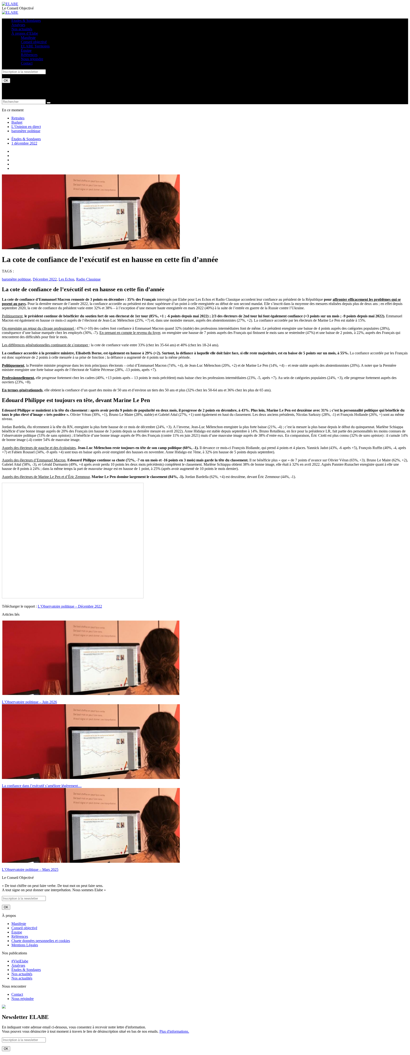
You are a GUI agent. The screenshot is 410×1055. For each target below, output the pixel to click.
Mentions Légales (24, 945)
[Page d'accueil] (10, 4)
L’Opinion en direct (26, 127)
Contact (27, 63)
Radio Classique (88, 279)
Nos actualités (21, 29)
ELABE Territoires (35, 46)
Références (29, 55)
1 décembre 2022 (24, 143)
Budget (16, 122)
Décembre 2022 (45, 279)
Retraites (17, 118)
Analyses (18, 25)
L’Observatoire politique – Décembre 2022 (70, 606)
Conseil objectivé (34, 42)
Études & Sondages (26, 21)
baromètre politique (25, 131)
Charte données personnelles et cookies (40, 941)
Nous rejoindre (32, 59)
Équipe (26, 50)
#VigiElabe (19, 961)
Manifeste (28, 38)
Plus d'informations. (174, 1031)
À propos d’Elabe (24, 33)
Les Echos (66, 279)
